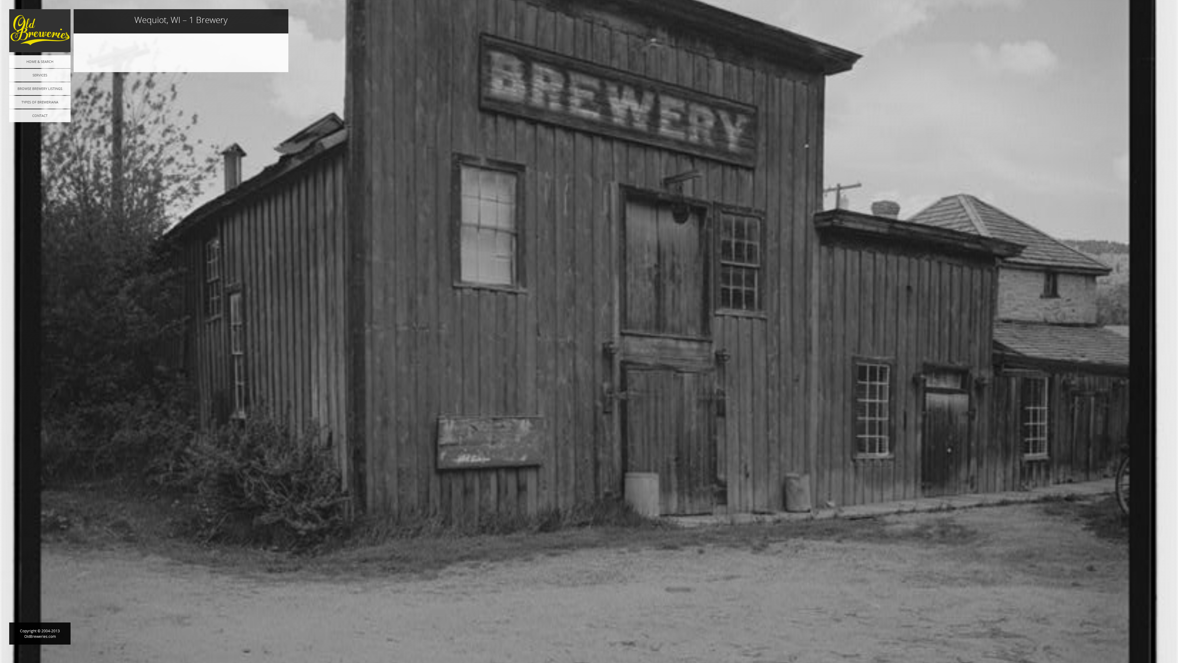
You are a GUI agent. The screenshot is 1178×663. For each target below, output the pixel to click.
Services (40, 75)
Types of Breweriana (39, 102)
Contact (40, 115)
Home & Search (39, 61)
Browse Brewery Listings (39, 88)
